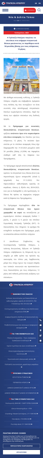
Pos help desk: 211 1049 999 (21, 424)
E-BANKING (31, 10)
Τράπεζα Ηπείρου (15, 3)
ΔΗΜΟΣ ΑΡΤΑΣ (28, 388)
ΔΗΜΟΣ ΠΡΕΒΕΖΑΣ (11, 393)
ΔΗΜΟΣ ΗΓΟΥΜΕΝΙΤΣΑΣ (28, 393)
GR (36, 3)
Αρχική (15, 20)
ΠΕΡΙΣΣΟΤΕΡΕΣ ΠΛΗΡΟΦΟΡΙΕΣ (21, 446)
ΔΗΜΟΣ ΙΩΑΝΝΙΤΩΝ (14, 388)
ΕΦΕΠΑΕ (26, 377)
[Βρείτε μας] (40, 330)
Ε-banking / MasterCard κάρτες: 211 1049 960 (21, 414)
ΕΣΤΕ (14, 377)
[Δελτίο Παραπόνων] (40, 335)
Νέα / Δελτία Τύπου (24, 20)
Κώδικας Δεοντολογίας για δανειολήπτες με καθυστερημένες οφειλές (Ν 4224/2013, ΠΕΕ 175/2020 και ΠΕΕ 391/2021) (21, 301)
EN (40, 3)
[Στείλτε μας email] (40, 325)
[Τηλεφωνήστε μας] (40, 320)
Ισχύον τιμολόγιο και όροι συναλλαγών (21, 346)
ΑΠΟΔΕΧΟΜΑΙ (21, 452)
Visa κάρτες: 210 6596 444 (21, 419)
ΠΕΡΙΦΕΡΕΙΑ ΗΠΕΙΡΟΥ (21, 382)
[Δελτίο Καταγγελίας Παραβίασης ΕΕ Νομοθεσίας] (40, 340)
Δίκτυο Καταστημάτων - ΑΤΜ (21, 408)
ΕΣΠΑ (19, 377)
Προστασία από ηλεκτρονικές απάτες (21, 359)
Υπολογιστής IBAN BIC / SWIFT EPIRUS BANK (20, 403)
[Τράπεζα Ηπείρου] (21, 284)
